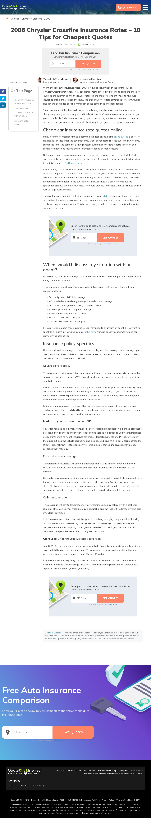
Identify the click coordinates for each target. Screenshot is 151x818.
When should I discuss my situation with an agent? (23, 112)
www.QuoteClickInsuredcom (45, 800)
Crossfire (37, 18)
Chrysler (26, 18)
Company (14, 780)
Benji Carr (96, 79)
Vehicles (15, 18)
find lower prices (73, 163)
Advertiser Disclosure (17, 82)
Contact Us (24, 785)
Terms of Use (93, 69)
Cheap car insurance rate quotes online (24, 102)
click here (108, 195)
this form (91, 331)
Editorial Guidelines (54, 632)
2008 (47, 18)
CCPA (138, 800)
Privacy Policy (38, 785)
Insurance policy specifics (21, 123)
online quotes (121, 136)
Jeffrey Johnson (60, 79)
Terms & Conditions (124, 800)
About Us (12, 785)
